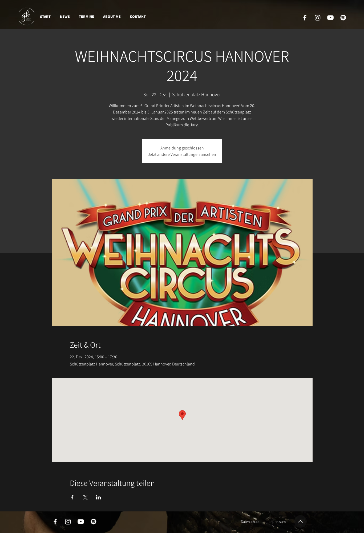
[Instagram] (317, 17)
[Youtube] (330, 17)
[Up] (300, 521)
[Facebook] (305, 17)
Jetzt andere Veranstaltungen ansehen (182, 154)
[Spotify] (343, 17)
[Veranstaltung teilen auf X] (85, 497)
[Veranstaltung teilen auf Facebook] (72, 497)
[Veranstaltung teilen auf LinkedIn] (98, 497)
